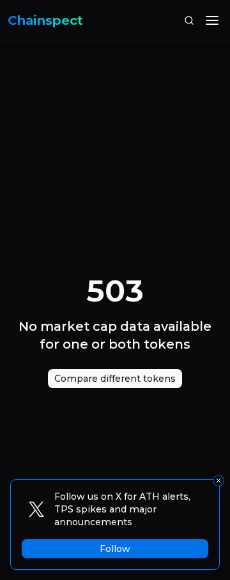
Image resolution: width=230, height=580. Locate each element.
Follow (115, 549)
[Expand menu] (212, 20)
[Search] (189, 20)
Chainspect (45, 20)
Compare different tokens (115, 378)
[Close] (218, 480)
